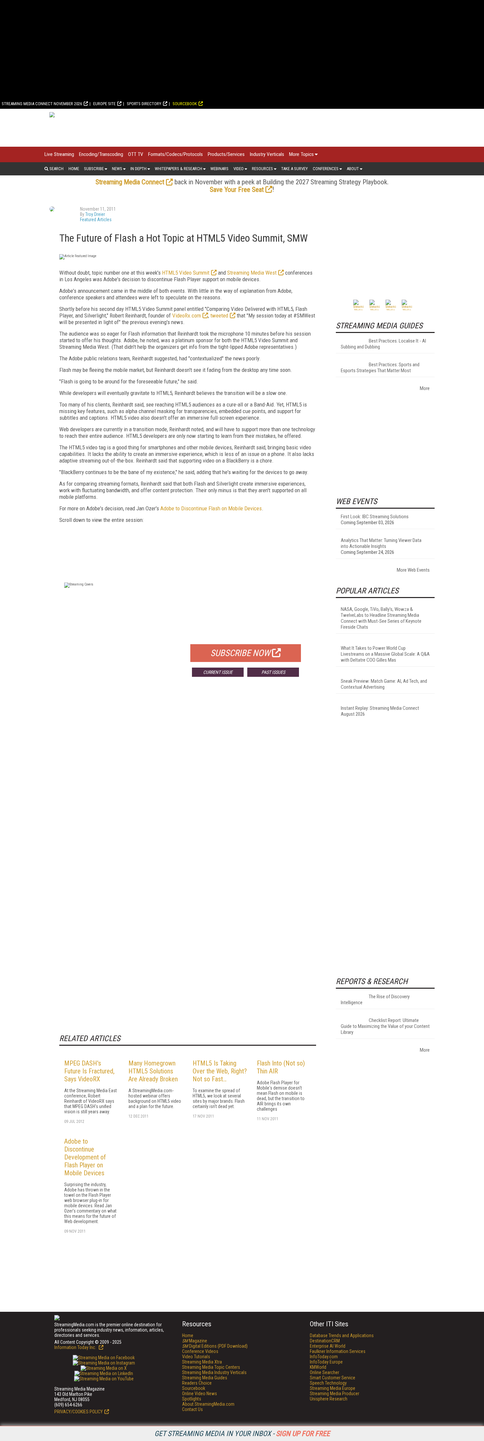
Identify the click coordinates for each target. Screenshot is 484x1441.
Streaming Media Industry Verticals (214, 1372)
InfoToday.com (324, 1356)
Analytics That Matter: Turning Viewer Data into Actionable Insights (381, 543)
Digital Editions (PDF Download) (215, 1346)
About (353, 168)
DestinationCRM (325, 1340)
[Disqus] (187, 779)
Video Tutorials (196, 1356)
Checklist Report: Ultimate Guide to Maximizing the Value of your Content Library (385, 1026)
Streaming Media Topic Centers (211, 1367)
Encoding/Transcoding (101, 154)
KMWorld (318, 1367)
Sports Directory (144, 103)
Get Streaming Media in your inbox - (242, 1433)
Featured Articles (96, 219)
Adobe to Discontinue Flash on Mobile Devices (211, 508)
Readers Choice (197, 1383)
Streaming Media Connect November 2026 (42, 103)
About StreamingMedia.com (208, 1404)
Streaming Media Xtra (202, 1362)
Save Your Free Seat (237, 190)
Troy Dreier (95, 214)
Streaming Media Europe (332, 1388)
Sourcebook (185, 103)
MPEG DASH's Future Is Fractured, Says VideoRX (89, 1071)
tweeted (219, 315)
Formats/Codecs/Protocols (175, 154)
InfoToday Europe (326, 1362)
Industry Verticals (267, 154)
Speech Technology (328, 1383)
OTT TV (135, 154)
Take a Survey (294, 168)
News (117, 168)
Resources (262, 168)
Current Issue (217, 672)
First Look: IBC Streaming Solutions (375, 517)
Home (73, 168)
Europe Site (104, 103)
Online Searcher (324, 1372)
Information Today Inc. (75, 1347)
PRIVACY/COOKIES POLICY (78, 1411)
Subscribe (94, 168)
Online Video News (199, 1393)
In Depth (138, 168)
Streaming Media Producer (334, 1393)
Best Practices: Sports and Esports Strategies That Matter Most (380, 368)
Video (238, 168)
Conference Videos (200, 1351)
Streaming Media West (252, 272)
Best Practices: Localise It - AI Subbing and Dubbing (383, 344)
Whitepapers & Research (178, 168)
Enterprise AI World (327, 1346)
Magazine (194, 1340)
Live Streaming (59, 154)
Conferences (325, 168)
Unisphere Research (328, 1398)
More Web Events (413, 570)
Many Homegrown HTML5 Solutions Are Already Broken (153, 1071)
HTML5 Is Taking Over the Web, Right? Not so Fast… (220, 1071)
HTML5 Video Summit (185, 272)
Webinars (219, 168)
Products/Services (226, 154)
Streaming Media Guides (204, 1377)
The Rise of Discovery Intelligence (375, 1000)
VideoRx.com (186, 315)
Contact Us (192, 1409)
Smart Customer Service (332, 1377)
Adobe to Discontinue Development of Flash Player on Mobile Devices (85, 1157)
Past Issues (273, 672)
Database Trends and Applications (342, 1335)
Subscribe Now (240, 653)
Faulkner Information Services (337, 1351)
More (425, 388)
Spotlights (191, 1398)
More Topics (301, 154)
